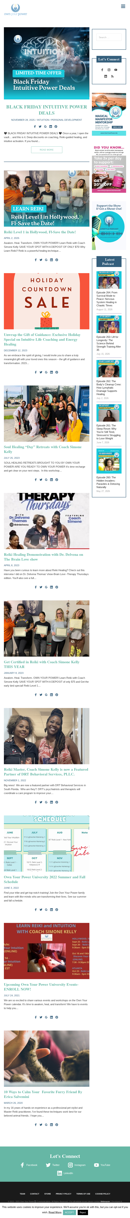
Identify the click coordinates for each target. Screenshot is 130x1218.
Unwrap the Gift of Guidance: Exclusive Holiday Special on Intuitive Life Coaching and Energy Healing (42, 339)
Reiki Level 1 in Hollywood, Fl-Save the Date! (40, 232)
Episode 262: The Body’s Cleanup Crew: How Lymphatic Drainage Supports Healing (108, 388)
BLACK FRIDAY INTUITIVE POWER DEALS (46, 109)
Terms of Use (83, 1194)
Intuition (43, 120)
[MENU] (121, 6)
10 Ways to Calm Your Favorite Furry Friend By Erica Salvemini (43, 1094)
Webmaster (105, 1201)
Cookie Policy (102, 1194)
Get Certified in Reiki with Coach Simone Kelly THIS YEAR (42, 664)
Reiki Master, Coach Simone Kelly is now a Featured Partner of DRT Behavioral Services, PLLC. (46, 771)
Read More (47, 150)
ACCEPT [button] (69, 1212)
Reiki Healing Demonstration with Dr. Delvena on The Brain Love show (43, 557)
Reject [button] (83, 1212)
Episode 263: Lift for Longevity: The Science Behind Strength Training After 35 (108, 343)
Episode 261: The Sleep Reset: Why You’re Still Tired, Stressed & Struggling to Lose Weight (108, 432)
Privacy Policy (63, 1194)
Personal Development (66, 120)
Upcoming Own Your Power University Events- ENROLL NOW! (41, 986)
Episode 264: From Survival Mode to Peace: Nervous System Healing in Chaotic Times (106, 299)
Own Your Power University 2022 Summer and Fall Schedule (44, 879)
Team (22, 1194)
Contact (34, 1194)
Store (47, 1194)
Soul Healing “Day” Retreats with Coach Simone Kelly (43, 449)
